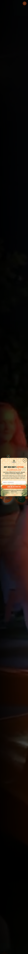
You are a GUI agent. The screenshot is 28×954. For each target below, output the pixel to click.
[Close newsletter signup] (25, 460)
